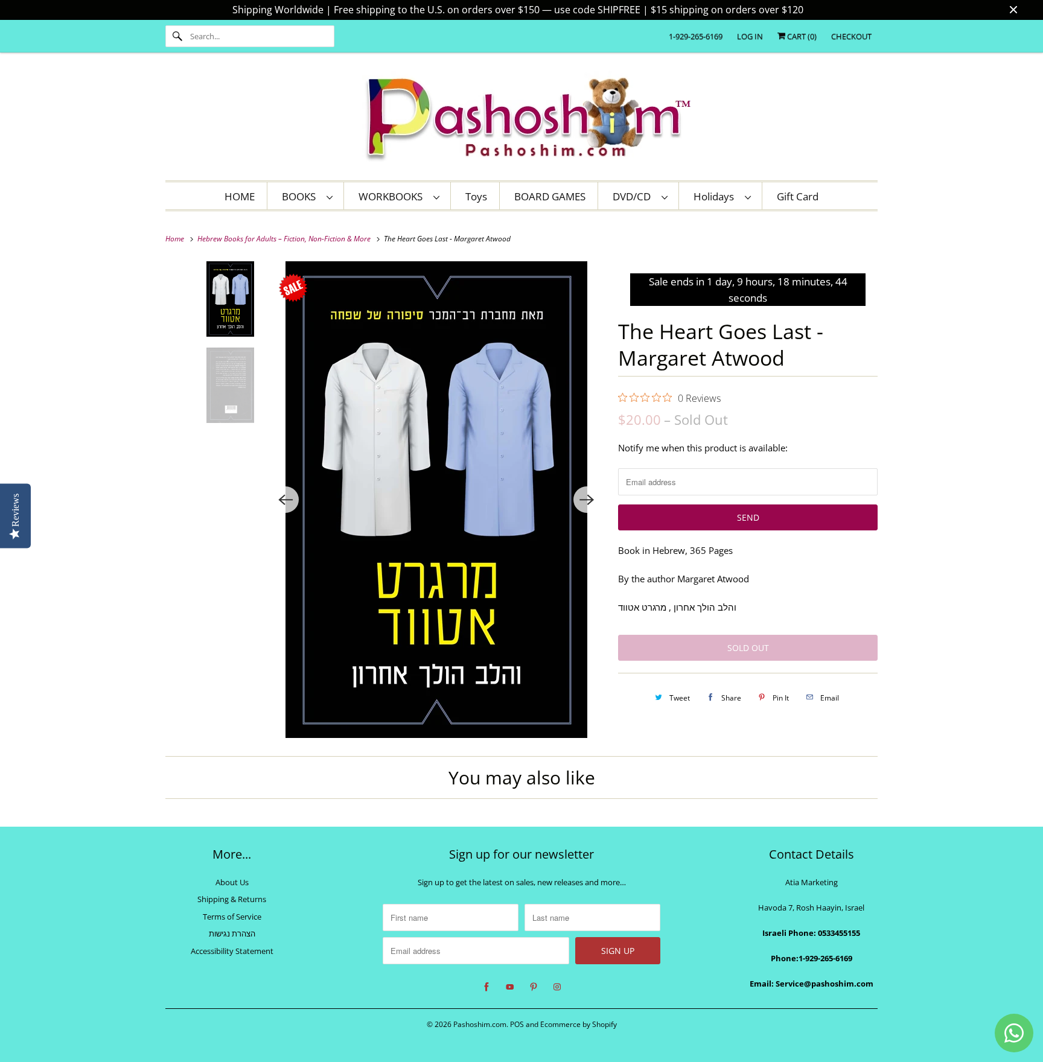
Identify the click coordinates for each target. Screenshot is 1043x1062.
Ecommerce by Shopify (578, 1024)
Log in (750, 36)
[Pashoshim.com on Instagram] (557, 987)
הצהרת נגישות (232, 933)
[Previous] (285, 499)
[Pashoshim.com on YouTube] (510, 987)
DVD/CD (634, 196)
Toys (476, 196)
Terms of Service (232, 916)
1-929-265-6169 (695, 36)
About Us (232, 882)
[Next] (586, 499)
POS (517, 1024)
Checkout (851, 36)
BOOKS (301, 196)
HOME (240, 196)
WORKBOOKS (393, 196)
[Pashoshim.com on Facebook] (486, 987)
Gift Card (797, 196)
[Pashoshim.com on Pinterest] (533, 987)
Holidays (716, 196)
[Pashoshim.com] (521, 119)
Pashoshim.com (479, 1024)
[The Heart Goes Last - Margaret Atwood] (436, 499)
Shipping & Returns (231, 899)
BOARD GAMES (549, 196)
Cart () (801, 36)
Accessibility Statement (232, 951)
